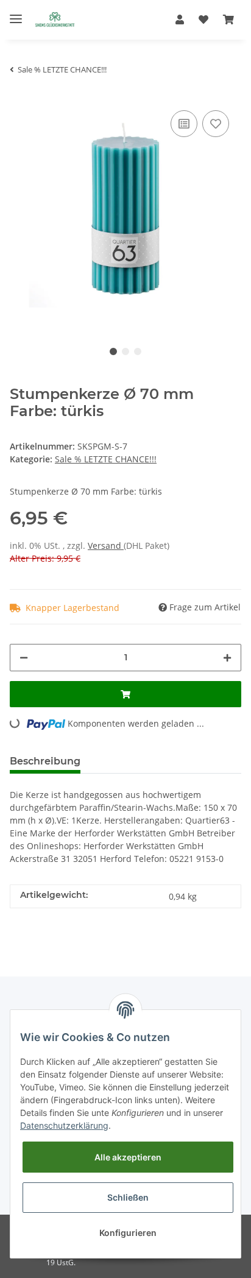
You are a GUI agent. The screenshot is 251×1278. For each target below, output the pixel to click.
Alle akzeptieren (127, 1157)
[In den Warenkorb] (125, 694)
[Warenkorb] (228, 19)
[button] (179, 19)
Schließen (128, 1197)
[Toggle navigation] (16, 13)
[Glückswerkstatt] (55, 20)
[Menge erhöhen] (227, 657)
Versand (106, 545)
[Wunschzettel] (203, 19)
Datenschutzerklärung (64, 1125)
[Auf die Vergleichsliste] (184, 123)
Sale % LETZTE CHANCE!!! (106, 459)
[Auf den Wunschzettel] (215, 123)
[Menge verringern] (23, 657)
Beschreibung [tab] (45, 761)
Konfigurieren (128, 1232)
